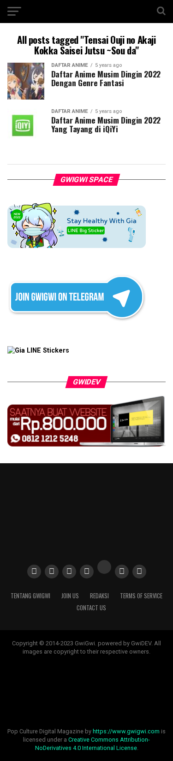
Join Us (70, 595)
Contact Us (91, 607)
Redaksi (99, 595)
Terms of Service (141, 595)
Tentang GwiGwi (30, 595)
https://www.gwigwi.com (126, 731)
